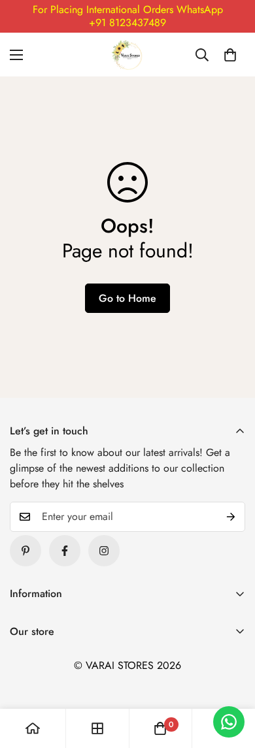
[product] (33, 728)
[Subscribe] (230, 517)
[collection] (97, 728)
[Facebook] (64, 550)
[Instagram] (104, 550)
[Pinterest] (25, 550)
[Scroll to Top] (231, 679)
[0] (230, 55)
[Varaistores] (127, 54)
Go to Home (127, 298)
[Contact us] (229, 722)
